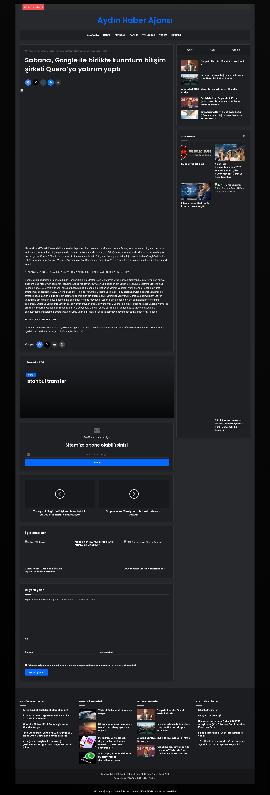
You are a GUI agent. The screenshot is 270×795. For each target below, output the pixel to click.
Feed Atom (152, 774)
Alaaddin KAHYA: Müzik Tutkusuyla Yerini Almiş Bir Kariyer (94, 543)
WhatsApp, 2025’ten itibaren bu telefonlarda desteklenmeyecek (115, 757)
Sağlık (134, 35)
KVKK (143, 791)
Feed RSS (140, 774)
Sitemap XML (107, 774)
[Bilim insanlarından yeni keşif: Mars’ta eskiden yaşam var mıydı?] (87, 728)
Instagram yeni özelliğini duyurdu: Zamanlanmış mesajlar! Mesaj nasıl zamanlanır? (112, 742)
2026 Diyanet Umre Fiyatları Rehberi (144, 568)
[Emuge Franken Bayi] (196, 152)
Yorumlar (236, 49)
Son (212, 49)
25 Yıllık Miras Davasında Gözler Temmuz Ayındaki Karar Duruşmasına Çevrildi (229, 425)
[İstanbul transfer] (97, 387)
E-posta (29, 652)
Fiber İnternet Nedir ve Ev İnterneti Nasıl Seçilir (195, 205)
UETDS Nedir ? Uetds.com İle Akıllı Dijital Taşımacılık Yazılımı (43, 570)
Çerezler (135, 791)
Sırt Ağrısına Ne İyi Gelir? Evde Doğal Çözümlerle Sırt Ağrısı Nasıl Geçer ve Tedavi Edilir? (221, 115)
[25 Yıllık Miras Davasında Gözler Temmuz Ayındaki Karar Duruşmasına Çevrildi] (230, 300)
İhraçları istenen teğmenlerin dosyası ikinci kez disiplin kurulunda (222, 77)
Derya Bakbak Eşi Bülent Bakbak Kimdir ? (170, 712)
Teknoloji (148, 35)
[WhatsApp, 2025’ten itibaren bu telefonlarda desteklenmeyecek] (87, 758)
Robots (130, 774)
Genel (31, 375)
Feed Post (164, 774)
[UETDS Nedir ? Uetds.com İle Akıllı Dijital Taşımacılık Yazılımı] (47, 553)
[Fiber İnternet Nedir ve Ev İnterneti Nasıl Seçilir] (196, 191)
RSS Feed (120, 774)
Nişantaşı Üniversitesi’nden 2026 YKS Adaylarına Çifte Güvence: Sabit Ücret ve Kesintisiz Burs (228, 170)
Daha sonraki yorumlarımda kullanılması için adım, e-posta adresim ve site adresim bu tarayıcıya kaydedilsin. (83, 665)
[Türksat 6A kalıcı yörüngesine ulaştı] (87, 714)
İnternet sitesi (107, 652)
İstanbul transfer (46, 381)
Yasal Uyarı (172, 791)
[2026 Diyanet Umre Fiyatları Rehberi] (146, 553)
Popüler (189, 49)
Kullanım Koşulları (156, 791)
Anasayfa (93, 35)
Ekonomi (120, 35)
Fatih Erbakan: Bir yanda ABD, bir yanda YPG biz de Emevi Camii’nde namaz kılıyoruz (220, 101)
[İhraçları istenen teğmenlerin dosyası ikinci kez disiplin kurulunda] (189, 79)
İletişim (176, 35)
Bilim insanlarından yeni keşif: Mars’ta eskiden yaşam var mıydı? (115, 727)
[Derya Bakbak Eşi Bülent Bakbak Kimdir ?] (189, 65)
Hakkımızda (98, 791)
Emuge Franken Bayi (192, 163)
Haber (106, 35)
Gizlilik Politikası (121, 791)
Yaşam (163, 35)
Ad (27, 638)
